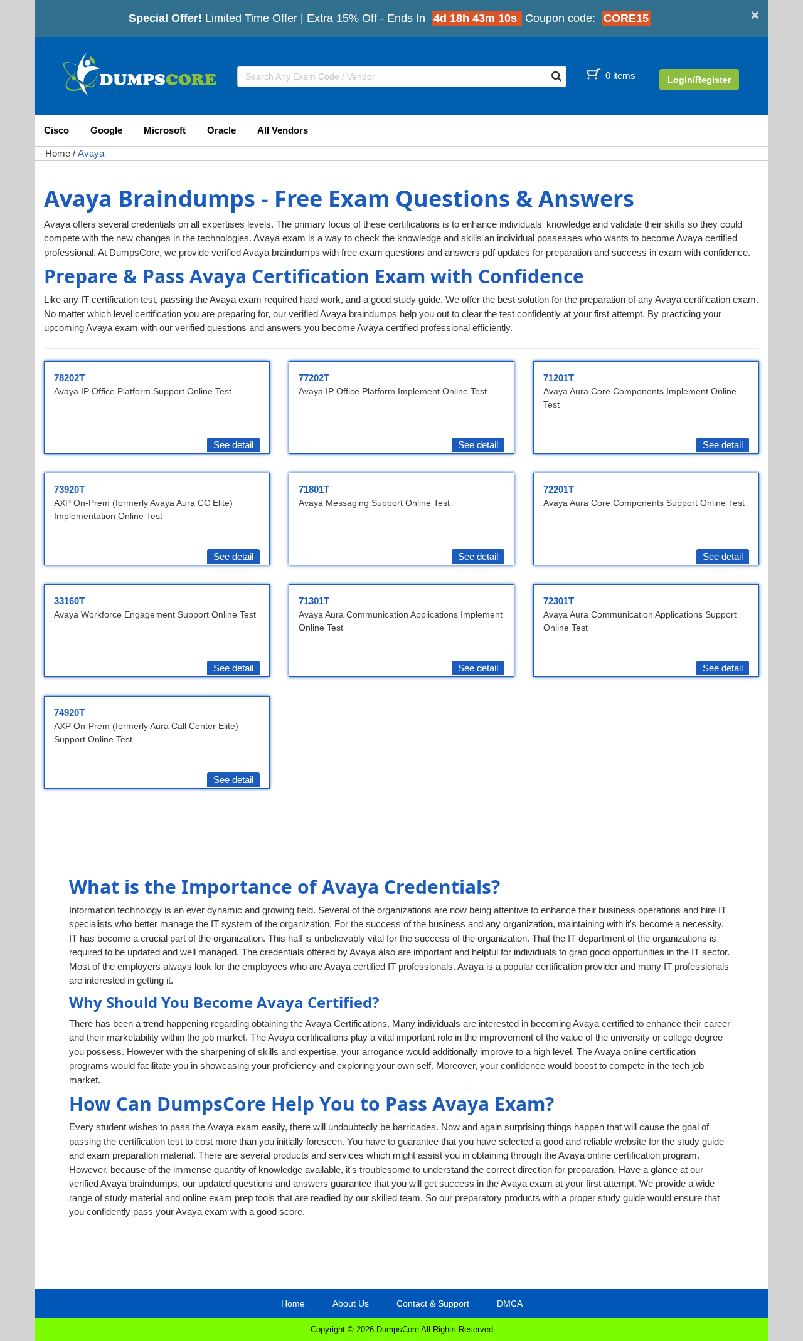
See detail (233, 444)
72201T (558, 489)
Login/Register (699, 80)
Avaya (91, 153)
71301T (314, 601)
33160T (69, 601)
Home (57, 153)
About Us (350, 1303)
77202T (314, 377)
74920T (69, 712)
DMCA (510, 1303)
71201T (558, 377)
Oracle (221, 130)
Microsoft (165, 130)
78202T (69, 377)
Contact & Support (432, 1303)
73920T (69, 489)
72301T (558, 601)
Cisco (56, 130)
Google (106, 130)
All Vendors (282, 130)
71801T (314, 489)
